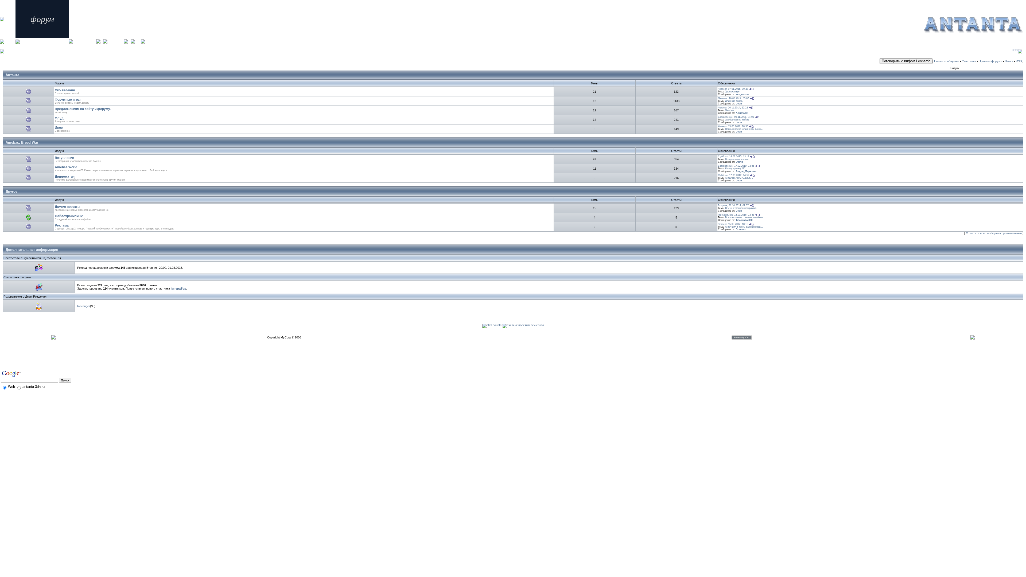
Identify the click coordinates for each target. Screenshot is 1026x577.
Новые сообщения (946, 61)
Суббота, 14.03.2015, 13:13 (733, 156)
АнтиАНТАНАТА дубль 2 (739, 178)
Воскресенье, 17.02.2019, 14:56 (736, 166)
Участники (969, 61)
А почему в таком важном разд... (744, 226)
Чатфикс (730, 110)
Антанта (12, 75)
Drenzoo (741, 229)
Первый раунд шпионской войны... (744, 129)
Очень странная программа (740, 208)
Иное (59, 128)
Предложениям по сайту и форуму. (83, 109)
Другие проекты (67, 207)
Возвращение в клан (736, 159)
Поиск (1009, 61)
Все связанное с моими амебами (744, 217)
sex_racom (742, 94)
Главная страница (84, 40)
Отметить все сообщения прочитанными (994, 233)
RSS (1015, 50)
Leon (739, 103)
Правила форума (990, 61)
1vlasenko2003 (744, 220)
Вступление (64, 158)
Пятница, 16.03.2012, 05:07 (733, 98)
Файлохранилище (69, 216)
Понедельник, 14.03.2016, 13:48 (736, 214)
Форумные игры (67, 100)
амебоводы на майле (737, 119)
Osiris (739, 162)
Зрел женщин (732, 91)
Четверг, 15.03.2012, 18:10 (733, 224)
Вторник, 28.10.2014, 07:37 (733, 205)
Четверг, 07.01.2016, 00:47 (733, 89)
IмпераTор (178, 288)
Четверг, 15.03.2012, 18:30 (733, 126)
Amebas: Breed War (22, 143)
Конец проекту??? (735, 168)
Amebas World (66, 167)
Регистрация (115, 40)
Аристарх (742, 113)
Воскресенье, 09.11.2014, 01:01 (736, 117)
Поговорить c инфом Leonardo (906, 61)
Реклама (62, 225)
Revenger (83, 306)
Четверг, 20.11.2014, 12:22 (733, 107)
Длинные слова (734, 101)
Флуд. (59, 118)
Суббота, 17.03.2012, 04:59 (733, 175)
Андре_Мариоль (746, 171)
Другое (11, 191)
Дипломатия (65, 176)
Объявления (65, 90)
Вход (138, 40)
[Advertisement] (31, 360)
